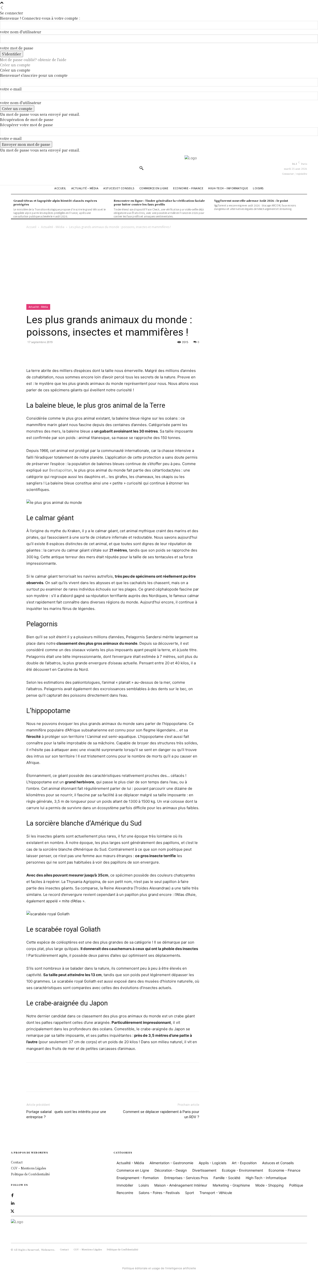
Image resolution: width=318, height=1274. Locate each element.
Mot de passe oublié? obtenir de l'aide (33, 59)
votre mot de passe (16, 47)
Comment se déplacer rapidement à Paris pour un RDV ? (161, 1114)
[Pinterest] (54, 353)
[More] (77, 353)
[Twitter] (43, 353)
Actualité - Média (52, 227)
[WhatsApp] (66, 353)
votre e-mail (11, 88)
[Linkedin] (12, 1203)
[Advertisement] (159, 267)
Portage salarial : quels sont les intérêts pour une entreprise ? (66, 1114)
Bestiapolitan (60, 470)
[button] (141, 167)
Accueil (31, 227)
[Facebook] (31, 353)
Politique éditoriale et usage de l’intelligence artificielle (159, 1268)
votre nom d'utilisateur (20, 31)
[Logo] (222, 167)
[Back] (1, 7)
